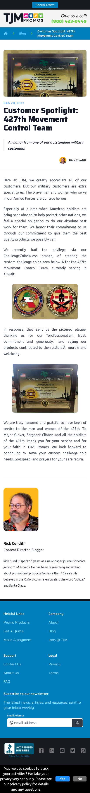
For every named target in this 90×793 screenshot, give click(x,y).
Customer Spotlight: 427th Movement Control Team (56, 33)
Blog (22, 33)
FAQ (6, 681)
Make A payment (17, 639)
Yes (62, 779)
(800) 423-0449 (69, 21)
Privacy (54, 664)
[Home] (5, 33)
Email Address (15, 715)
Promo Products (16, 622)
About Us (11, 673)
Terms (53, 673)
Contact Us (12, 664)
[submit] (77, 723)
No (80, 779)
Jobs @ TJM (58, 639)
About (53, 622)
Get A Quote (13, 631)
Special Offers (45, 4)
